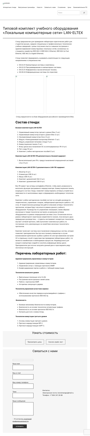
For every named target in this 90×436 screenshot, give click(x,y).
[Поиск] (84, 13)
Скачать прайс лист (55, 342)
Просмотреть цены (35, 342)
